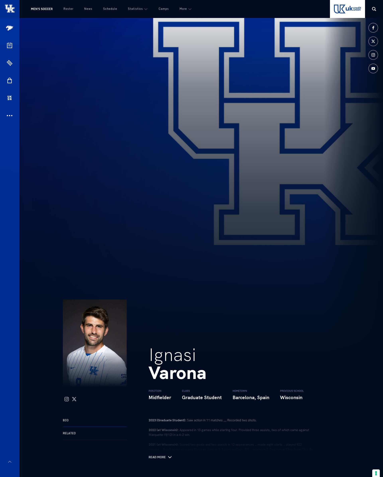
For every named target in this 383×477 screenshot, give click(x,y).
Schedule (110, 8)
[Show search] (374, 9)
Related (69, 433)
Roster (68, 8)
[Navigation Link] (10, 28)
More (183, 8)
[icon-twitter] (373, 41)
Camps (164, 8)
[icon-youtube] (373, 68)
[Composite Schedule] (9, 45)
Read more (157, 457)
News (88, 8)
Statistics (135, 8)
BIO (66, 420)
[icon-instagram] (373, 55)
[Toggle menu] (9, 461)
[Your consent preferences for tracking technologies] (376, 473)
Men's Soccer (42, 9)
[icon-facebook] (373, 28)
